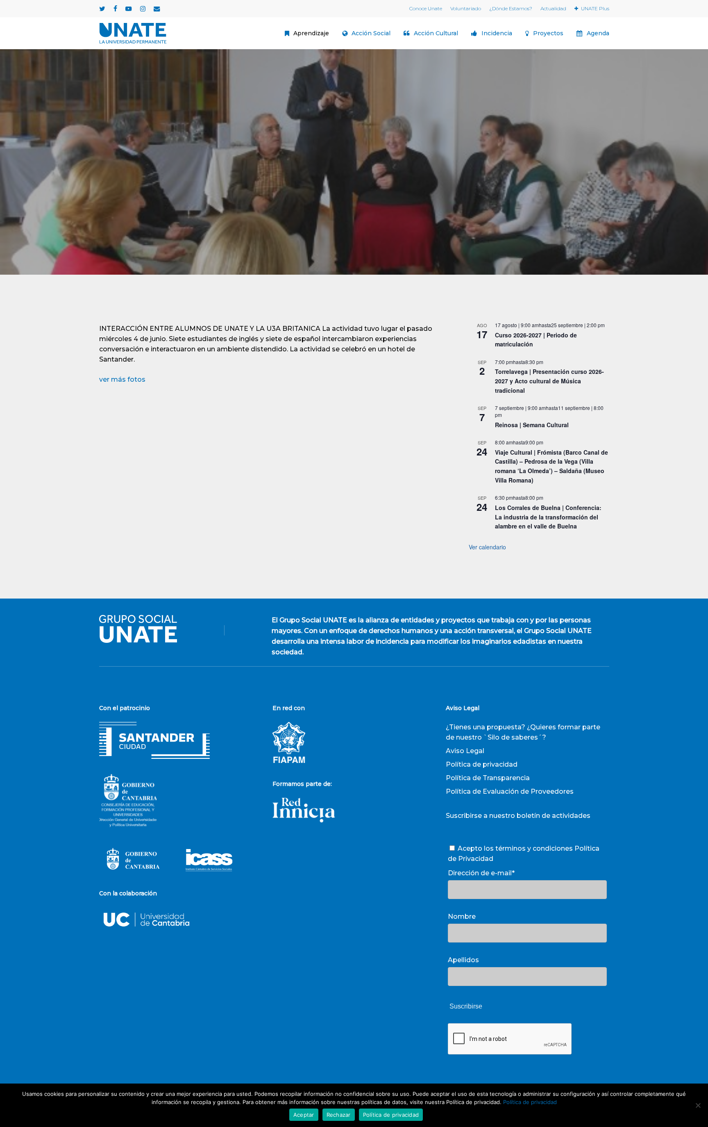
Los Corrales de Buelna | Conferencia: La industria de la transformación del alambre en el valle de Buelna (548, 516)
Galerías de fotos (354, 212)
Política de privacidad (481, 764)
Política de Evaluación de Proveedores (510, 791)
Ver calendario (487, 547)
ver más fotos (122, 379)
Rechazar (339, 1114)
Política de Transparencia (488, 778)
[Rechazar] (698, 1105)
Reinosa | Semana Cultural (532, 425)
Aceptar (303, 1114)
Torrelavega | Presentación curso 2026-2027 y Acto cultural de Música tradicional (549, 380)
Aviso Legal (465, 751)
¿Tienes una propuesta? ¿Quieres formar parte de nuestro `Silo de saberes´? (523, 732)
